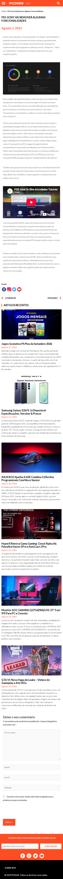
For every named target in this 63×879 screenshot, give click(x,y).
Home (3, 11)
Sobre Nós (10, 868)
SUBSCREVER (51, 846)
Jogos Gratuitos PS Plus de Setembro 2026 (26, 343)
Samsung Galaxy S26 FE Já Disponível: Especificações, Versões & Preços (23, 412)
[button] (3, 3)
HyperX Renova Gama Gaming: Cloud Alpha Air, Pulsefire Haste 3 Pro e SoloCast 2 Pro (29, 545)
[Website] (31, 788)
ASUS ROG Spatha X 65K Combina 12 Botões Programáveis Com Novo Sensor (27, 478)
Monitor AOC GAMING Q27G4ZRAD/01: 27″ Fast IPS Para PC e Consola (30, 611)
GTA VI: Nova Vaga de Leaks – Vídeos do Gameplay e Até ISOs (25, 681)
